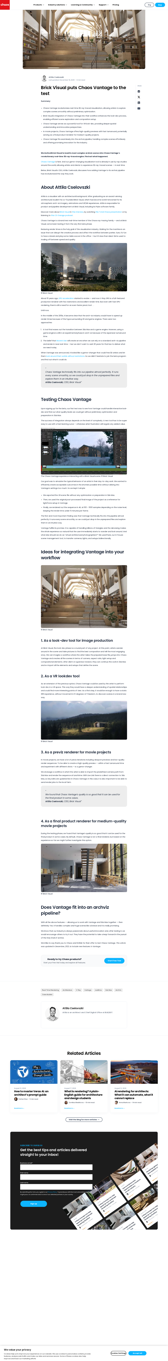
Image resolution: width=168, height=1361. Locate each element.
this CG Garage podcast (62, 215)
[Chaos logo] (5, 5)
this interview (77, 212)
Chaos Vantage (48, 162)
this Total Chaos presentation (109, 212)
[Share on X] (138, 97)
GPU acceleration (66, 298)
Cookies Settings (118, 1353)
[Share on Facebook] (138, 91)
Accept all (137, 1353)
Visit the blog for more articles (83, 1120)
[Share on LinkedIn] (138, 102)
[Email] (138, 108)
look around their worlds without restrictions (65, 356)
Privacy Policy (52, 1192)
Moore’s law (61, 341)
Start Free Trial (114, 961)
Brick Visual (65, 212)
